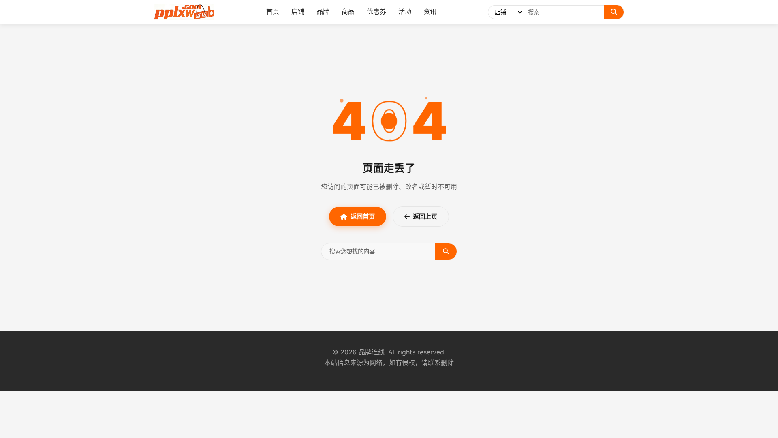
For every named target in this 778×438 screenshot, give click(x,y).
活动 (404, 11)
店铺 (297, 11)
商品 (348, 11)
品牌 (322, 11)
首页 (272, 11)
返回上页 (425, 216)
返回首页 (363, 216)
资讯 (429, 11)
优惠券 (376, 11)
